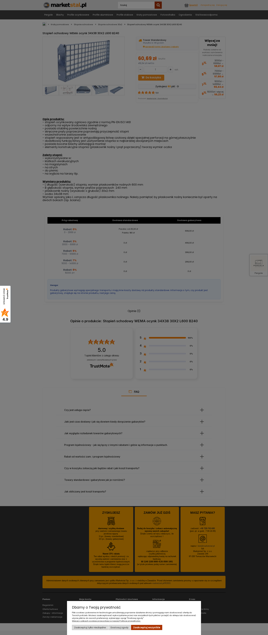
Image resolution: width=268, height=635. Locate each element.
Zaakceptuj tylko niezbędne (90, 627)
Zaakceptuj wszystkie (146, 627)
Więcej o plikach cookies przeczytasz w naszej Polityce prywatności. (106, 620)
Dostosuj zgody (119, 627)
